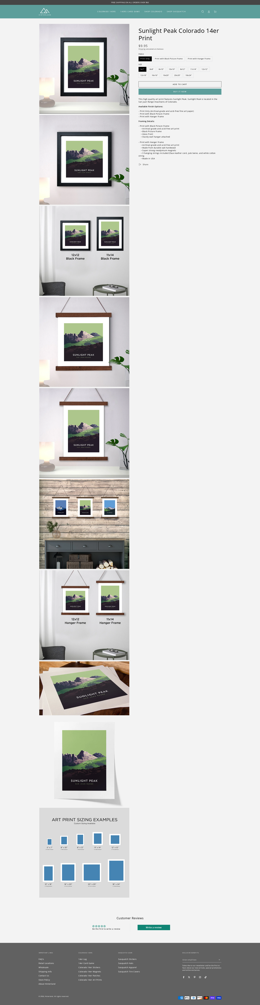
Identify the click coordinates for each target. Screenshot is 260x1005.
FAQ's (41, 959)
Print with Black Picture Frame (169, 59)
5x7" (142, 69)
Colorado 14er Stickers (89, 967)
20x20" (177, 75)
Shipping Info (45, 971)
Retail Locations (46, 963)
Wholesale (44, 967)
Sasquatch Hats (125, 963)
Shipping (142, 49)
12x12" (205, 69)
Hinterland (49, 996)
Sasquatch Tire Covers (129, 971)
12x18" (143, 75)
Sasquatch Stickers (127, 959)
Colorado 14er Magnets (89, 971)
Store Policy (44, 980)
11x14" (193, 69)
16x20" (166, 75)
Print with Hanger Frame (199, 59)
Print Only (145, 59)
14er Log (82, 959)
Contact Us (44, 975)
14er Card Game (86, 963)
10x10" (172, 69)
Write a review (154, 927)
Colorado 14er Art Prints (90, 980)
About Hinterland (47, 984)
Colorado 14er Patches (89, 975)
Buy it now (180, 91)
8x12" (182, 69)
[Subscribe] (220, 959)
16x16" (155, 75)
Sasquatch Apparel (127, 967)
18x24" (189, 75)
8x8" (152, 69)
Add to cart (180, 84)
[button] (202, 11)
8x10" (161, 69)
